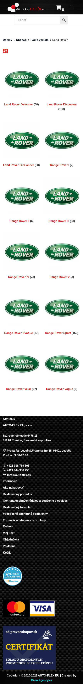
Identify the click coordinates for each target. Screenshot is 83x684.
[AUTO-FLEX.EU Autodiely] (26, 7)
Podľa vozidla (39, 39)
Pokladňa (9, 546)
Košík (7, 552)
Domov (7, 39)
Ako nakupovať (13, 487)
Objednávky (11, 539)
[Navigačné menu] (71, 7)
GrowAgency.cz (41, 680)
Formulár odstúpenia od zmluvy (24, 520)
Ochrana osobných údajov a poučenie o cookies (35, 500)
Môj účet (8, 533)
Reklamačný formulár (17, 507)
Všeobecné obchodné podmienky (25, 513)
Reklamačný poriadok (17, 494)
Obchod (21, 39)
